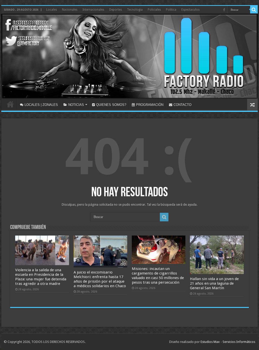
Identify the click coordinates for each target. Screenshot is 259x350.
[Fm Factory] (129, 56)
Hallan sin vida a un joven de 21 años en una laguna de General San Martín (214, 283)
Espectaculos (190, 9)
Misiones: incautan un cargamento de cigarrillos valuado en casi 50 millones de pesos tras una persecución (158, 275)
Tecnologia (135, 9)
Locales (51, 9)
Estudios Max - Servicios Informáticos (228, 342)
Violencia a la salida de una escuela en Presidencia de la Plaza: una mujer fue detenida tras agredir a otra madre (40, 277)
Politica (171, 9)
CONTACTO (182, 105)
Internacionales (93, 9)
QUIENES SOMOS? (111, 105)
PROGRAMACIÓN (149, 105)
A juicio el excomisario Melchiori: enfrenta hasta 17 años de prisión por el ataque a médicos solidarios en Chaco (100, 279)
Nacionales (69, 9)
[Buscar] (254, 9)
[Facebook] (224, 10)
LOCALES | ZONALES (41, 105)
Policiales (154, 9)
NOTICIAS (76, 105)
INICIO (10, 104)
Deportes (115, 9)
